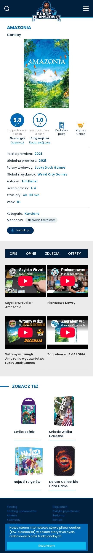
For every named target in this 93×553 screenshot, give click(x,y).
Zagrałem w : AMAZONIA (66, 354)
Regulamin (60, 507)
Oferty (74, 253)
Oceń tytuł (17, 142)
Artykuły (12, 515)
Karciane (32, 213)
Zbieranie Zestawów (41, 220)
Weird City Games (52, 174)
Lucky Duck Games (50, 167)
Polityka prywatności (66, 511)
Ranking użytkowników (22, 511)
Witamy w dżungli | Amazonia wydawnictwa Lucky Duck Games (24, 358)
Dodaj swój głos (39, 142)
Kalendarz (13, 520)
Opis (13, 253)
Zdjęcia (52, 253)
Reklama (58, 515)
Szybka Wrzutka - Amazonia (19, 305)
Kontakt (58, 520)
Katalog (12, 507)
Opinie (31, 253)
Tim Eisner (29, 181)
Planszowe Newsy (61, 303)
